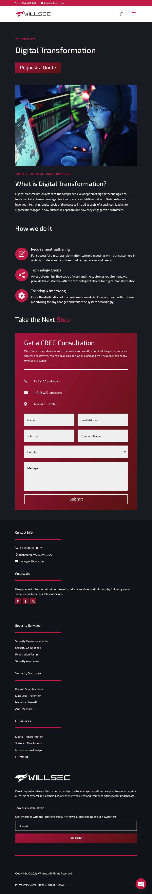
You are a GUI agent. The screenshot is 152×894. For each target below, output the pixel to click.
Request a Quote (38, 68)
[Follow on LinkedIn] (18, 601)
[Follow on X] (33, 601)
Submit (76, 499)
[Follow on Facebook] (26, 601)
